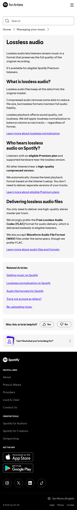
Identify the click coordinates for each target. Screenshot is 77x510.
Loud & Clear (11, 400)
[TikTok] (41, 483)
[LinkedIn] (30, 483)
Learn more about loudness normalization (33, 133)
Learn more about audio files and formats (32, 249)
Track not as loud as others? (24, 299)
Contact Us (10, 407)
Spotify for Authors (15, 423)
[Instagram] (7, 483)
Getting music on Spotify (22, 275)
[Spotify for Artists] (13, 5)
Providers (9, 392)
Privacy (60, 505)
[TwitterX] (18, 483)
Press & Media (12, 385)
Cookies (70, 505)
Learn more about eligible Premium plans (32, 192)
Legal (51, 505)
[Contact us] (68, 341)
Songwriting (11, 438)
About (7, 377)
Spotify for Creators (15, 431)
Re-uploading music (19, 307)
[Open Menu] (72, 5)
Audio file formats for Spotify (25, 291)
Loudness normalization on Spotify (28, 283)
